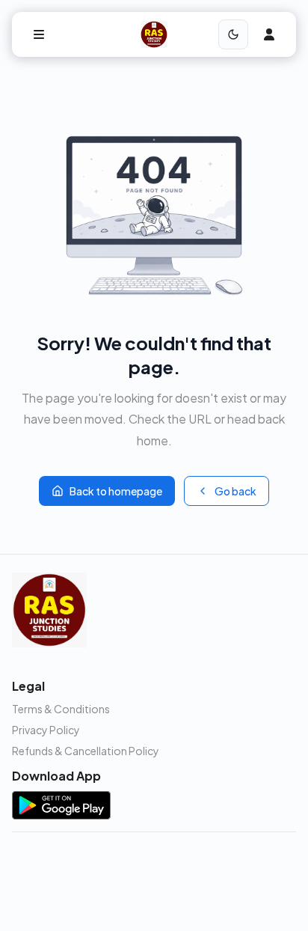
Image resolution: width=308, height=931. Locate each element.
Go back (235, 491)
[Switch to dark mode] (233, 34)
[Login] (269, 34)
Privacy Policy (46, 729)
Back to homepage (116, 491)
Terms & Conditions (61, 708)
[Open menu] (39, 34)
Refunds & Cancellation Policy (85, 750)
